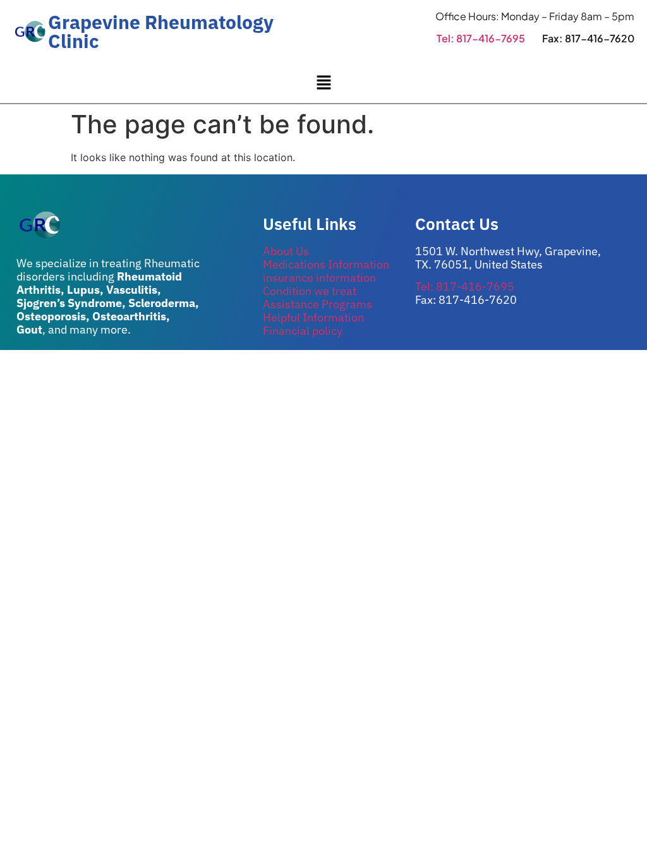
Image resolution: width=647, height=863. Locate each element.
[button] (323, 83)
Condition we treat (309, 291)
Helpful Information (313, 317)
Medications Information (326, 264)
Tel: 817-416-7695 (481, 38)
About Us (286, 251)
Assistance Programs (317, 304)
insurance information (319, 277)
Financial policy (302, 330)
